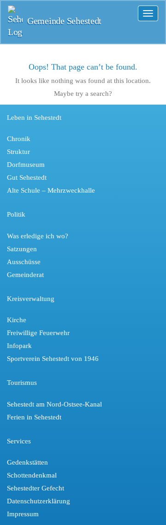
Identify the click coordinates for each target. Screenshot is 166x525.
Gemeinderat (25, 274)
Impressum (23, 514)
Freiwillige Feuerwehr (38, 332)
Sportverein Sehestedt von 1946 (53, 358)
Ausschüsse (24, 261)
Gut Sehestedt (27, 177)
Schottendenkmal (32, 475)
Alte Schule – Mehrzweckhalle (51, 190)
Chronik (18, 138)
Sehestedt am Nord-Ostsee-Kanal (54, 404)
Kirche (16, 320)
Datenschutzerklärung (38, 501)
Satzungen (22, 249)
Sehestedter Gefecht (35, 488)
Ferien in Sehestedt (34, 417)
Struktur (18, 151)
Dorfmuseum (26, 164)
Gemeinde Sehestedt (64, 21)
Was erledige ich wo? (37, 236)
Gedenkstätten (27, 462)
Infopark (19, 345)
